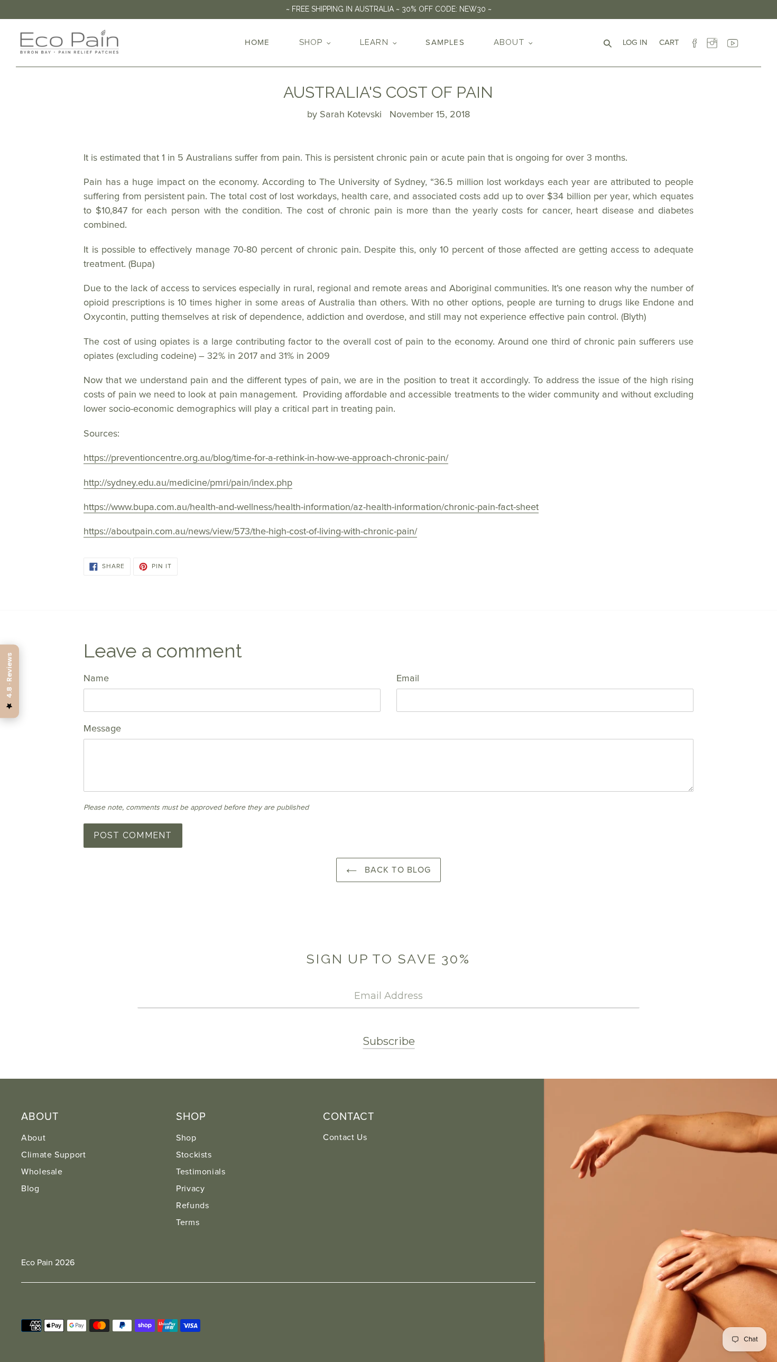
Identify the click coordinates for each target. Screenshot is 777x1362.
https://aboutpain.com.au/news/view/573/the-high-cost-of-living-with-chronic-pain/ (250, 531)
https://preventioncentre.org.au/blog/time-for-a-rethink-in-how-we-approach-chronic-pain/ (266, 458)
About (33, 1138)
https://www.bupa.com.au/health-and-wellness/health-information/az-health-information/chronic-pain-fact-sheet (311, 507)
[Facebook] (694, 41)
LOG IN (638, 42)
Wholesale (42, 1172)
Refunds (192, 1205)
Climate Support (53, 1155)
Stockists (194, 1155)
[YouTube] (732, 41)
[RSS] (751, 41)
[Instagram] (713, 41)
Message (102, 729)
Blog (30, 1188)
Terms (187, 1222)
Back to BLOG (396, 870)
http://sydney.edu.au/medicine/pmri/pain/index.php (188, 483)
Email (407, 678)
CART (672, 42)
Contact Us (345, 1137)
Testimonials (201, 1172)
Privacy (190, 1188)
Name (96, 678)
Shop (186, 1138)
